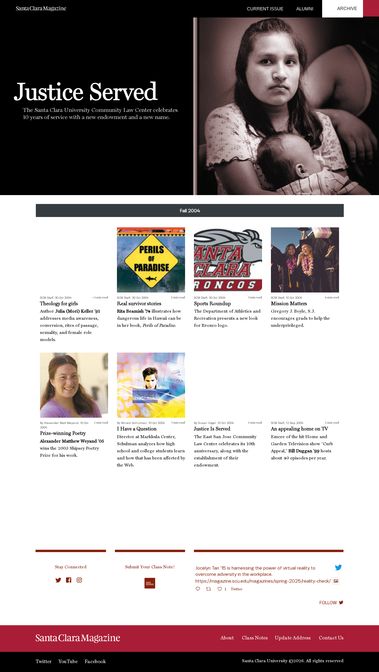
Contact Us (330, 638)
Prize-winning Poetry (63, 433)
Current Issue (265, 8)
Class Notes (254, 638)
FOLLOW (328, 602)
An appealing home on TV (299, 429)
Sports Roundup (212, 303)
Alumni (304, 8)
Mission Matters (289, 303)
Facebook (95, 662)
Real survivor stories (139, 303)
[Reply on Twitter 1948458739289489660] (199, 590)
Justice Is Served (212, 429)
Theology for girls (59, 303)
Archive (346, 8)
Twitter (44, 662)
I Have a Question (137, 429)
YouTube (68, 662)
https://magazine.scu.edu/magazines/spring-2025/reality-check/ (263, 580)
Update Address (293, 638)
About (226, 638)
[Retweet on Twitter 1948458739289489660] (210, 590)
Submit (149, 583)
